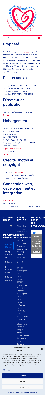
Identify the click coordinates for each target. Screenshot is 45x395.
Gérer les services (8, 370)
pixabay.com (19, 172)
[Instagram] (7, 226)
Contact (6, 115)
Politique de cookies (13, 392)
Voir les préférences (22, 387)
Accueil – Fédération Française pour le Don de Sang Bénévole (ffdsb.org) (22, 249)
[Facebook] (4, 226)
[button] (42, 349)
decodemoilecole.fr (24, 52)
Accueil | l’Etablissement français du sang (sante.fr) (23, 338)
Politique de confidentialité (29, 392)
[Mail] (11, 226)
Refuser (22, 381)
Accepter (22, 376)
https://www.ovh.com (12, 149)
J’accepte (36, 252)
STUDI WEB (8, 201)
